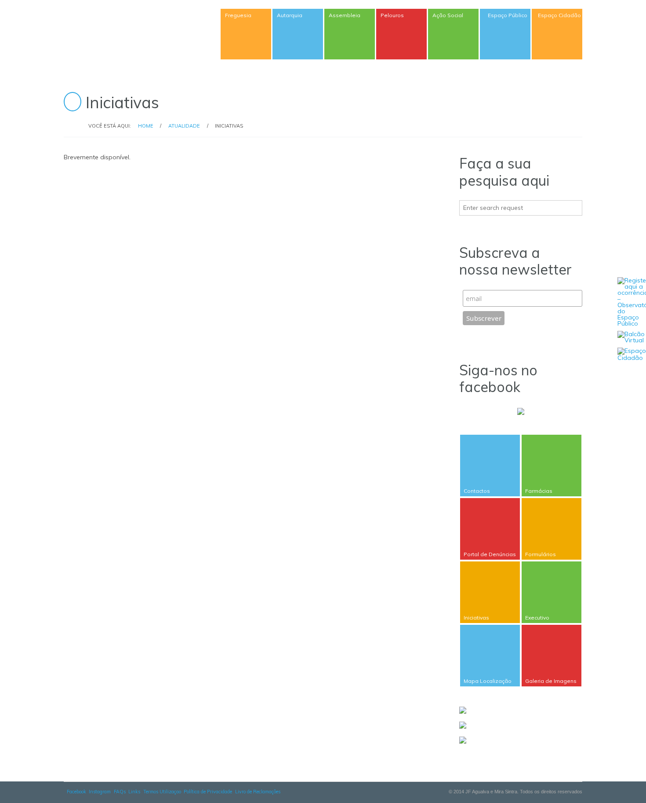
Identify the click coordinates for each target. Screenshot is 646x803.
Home (145, 126)
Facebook (76, 791)
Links (134, 791)
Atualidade (184, 126)
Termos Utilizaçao (162, 791)
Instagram (100, 791)
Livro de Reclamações (257, 791)
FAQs (120, 791)
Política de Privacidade (208, 791)
